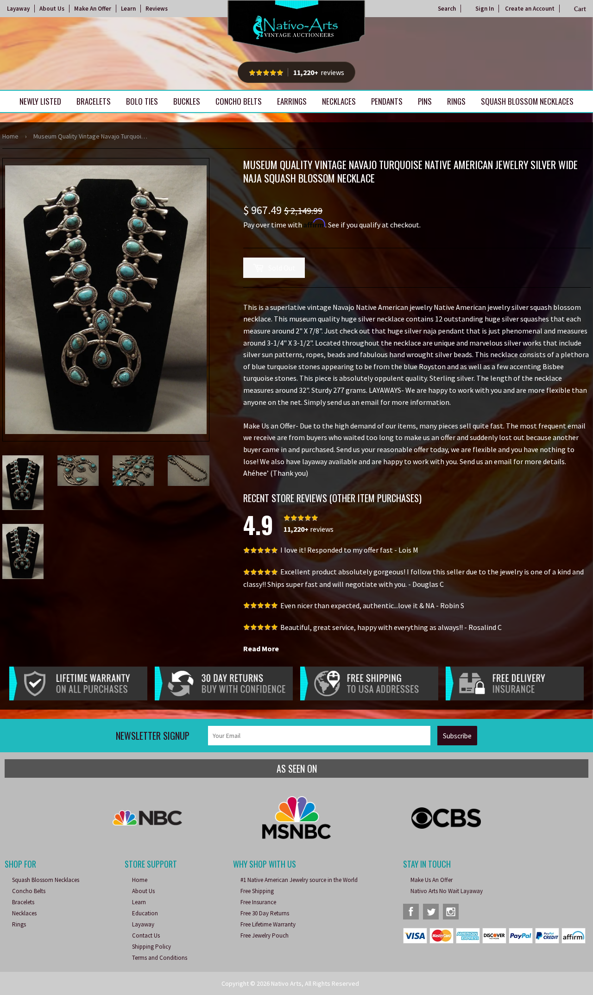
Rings (456, 101)
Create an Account (530, 9)
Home (10, 136)
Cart (580, 9)
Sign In (484, 9)
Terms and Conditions (159, 958)
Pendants (387, 101)
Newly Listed (40, 101)
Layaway (18, 9)
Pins (425, 101)
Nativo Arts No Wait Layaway (446, 891)
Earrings (292, 101)
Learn (128, 9)
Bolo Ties (142, 101)
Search (447, 9)
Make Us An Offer (431, 880)
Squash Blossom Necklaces (527, 101)
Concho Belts (238, 101)
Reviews (156, 9)
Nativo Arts (286, 983)
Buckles (186, 101)
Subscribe (457, 735)
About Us (51, 9)
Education (145, 913)
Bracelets (93, 101)
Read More (261, 648)
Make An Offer (92, 9)
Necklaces (339, 101)
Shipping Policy (151, 947)
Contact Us (146, 935)
